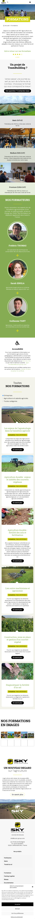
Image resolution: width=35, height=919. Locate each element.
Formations (7, 873)
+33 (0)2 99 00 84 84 (17, 835)
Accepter (17, 904)
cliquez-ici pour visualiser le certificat (21, 370)
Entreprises (8, 395)
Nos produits (17, 851)
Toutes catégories (10, 401)
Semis (6, 861)
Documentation (8, 883)
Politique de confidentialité (17, 917)
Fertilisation (7, 858)
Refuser (17, 909)
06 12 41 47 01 (26, 361)
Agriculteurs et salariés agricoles (16, 398)
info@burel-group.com (17, 838)
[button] (32, 887)
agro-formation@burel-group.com (18, 363)
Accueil (7, 25)
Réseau (6, 879)
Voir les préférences (17, 913)
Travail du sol (8, 864)
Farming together (9, 876)
